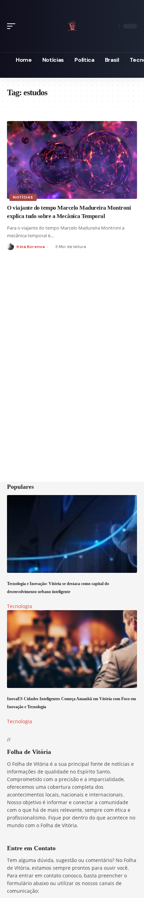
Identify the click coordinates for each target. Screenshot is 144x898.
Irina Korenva (30, 246)
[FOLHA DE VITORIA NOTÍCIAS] (72, 25)
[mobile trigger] (13, 26)
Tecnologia (19, 606)
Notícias (23, 197)
